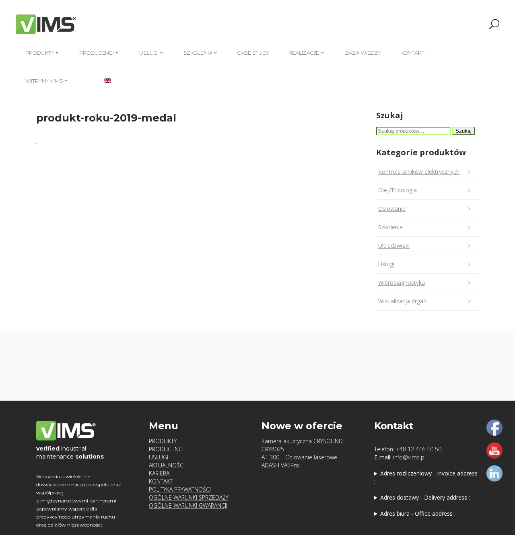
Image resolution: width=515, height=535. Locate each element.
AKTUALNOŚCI (167, 465)
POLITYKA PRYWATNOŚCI (180, 489)
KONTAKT (161, 481)
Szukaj (463, 131)
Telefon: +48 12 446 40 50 (407, 449)
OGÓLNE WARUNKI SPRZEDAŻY (189, 497)
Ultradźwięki (394, 245)
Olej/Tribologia (397, 190)
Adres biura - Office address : (417, 513)
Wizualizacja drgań (402, 301)
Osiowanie (392, 208)
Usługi (386, 264)
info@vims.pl (409, 457)
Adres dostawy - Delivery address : (425, 497)
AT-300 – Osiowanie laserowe (299, 457)
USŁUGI (158, 457)
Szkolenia (390, 227)
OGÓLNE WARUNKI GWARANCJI (188, 505)
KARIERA (159, 473)
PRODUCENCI (166, 449)
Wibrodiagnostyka (401, 282)
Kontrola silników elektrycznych (418, 171)
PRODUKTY (163, 441)
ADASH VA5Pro (280, 465)
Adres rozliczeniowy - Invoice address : (426, 477)
